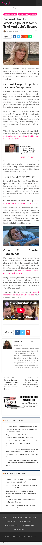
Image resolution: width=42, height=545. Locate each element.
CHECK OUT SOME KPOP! (15, 473)
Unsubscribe (28, 525)
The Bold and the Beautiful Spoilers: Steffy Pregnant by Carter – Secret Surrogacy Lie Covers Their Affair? (21, 429)
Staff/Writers (26, 521)
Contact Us (19, 529)
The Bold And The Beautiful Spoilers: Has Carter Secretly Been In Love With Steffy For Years (21, 462)
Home (5, 517)
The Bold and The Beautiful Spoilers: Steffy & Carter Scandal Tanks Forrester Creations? (21, 443)
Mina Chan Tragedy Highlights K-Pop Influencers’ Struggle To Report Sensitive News (20, 493)
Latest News (23, 14)
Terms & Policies (11, 525)
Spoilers (33, 14)
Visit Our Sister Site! (14, 420)
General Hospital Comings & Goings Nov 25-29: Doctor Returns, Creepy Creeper (11, 384)
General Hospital (10, 14)
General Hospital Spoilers (24, 517)
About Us (10, 521)
